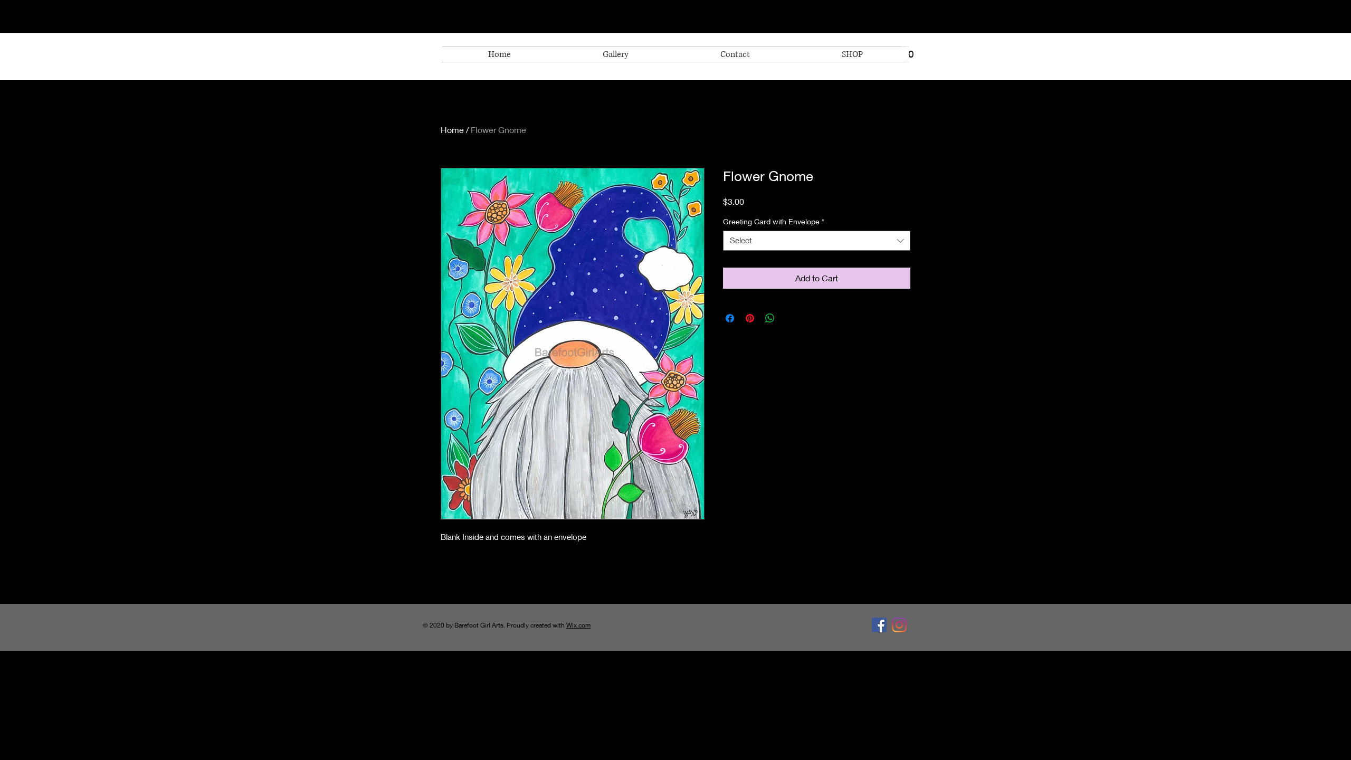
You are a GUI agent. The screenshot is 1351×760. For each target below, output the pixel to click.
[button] (911, 51)
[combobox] (816, 241)
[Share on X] (790, 318)
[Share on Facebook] (730, 318)
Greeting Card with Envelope (773, 221)
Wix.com (578, 625)
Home (452, 130)
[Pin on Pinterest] (750, 318)
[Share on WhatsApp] (770, 318)
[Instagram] (899, 625)
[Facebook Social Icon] (879, 625)
